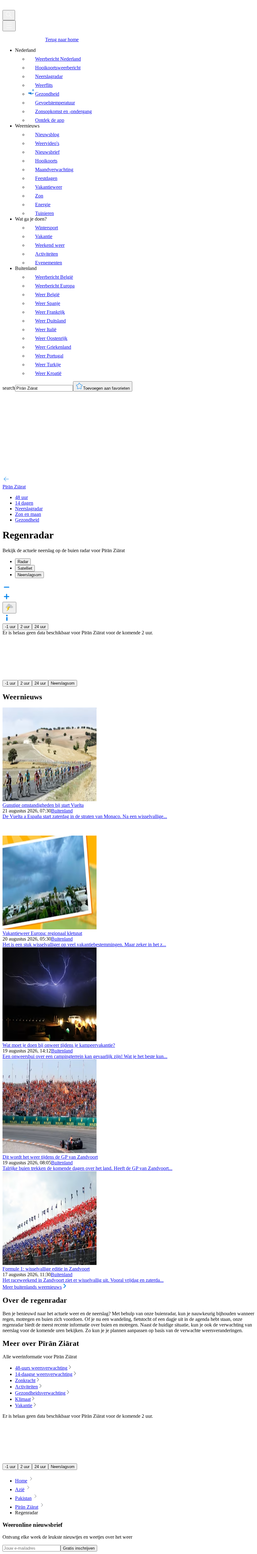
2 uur (24, 626)
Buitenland (62, 810)
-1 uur (10, 626)
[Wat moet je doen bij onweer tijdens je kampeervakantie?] (50, 1039)
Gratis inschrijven (79, 1548)
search (9, 388)
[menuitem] (134, 85)
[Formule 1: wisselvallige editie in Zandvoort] (50, 1263)
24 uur (40, 626)
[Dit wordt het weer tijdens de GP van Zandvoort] (50, 1151)
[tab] (134, 561)
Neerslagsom (63, 683)
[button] (128, 618)
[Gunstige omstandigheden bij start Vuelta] (50, 799)
